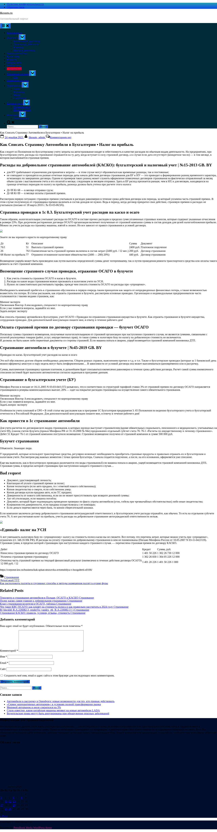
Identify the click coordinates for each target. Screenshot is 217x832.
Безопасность (14, 32)
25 (6, 808)
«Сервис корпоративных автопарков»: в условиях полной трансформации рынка (54, 704)
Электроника (21, 118)
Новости (12, 59)
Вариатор (19, 92)
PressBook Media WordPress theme (33, 827)
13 (14, 801)
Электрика (13, 115)
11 (6, 801)
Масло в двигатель (24, 50)
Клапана (18, 47)
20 (14, 805)
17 (2, 805)
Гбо (16, 77)
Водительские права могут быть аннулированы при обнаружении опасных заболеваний (58, 713)
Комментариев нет (60, 137)
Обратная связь (15, 7)
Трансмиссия (14, 85)
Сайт (3, 669)
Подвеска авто (22, 106)
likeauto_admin (37, 137)
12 (10, 801)
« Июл (3, 816)
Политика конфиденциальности (25, 4)
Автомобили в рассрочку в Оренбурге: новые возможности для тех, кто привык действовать (60, 701)
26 (10, 808)
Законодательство (17, 53)
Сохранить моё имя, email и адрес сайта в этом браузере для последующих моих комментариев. (59, 675)
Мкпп (17, 95)
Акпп (17, 89)
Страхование (14, 68)
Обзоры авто (14, 62)
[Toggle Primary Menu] (5, 26)
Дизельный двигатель (26, 44)
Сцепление (20, 98)
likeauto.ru (6, 13)
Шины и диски (22, 109)
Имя (3, 656)
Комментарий (9, 650)
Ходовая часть (15, 103)
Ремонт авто (14, 65)
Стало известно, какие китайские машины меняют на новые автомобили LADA (53, 710)
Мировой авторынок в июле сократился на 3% (34, 707)
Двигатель (13, 38)
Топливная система (18, 74)
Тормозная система (18, 80)
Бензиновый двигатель (27, 41)
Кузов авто (13, 56)
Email (4, 662)
